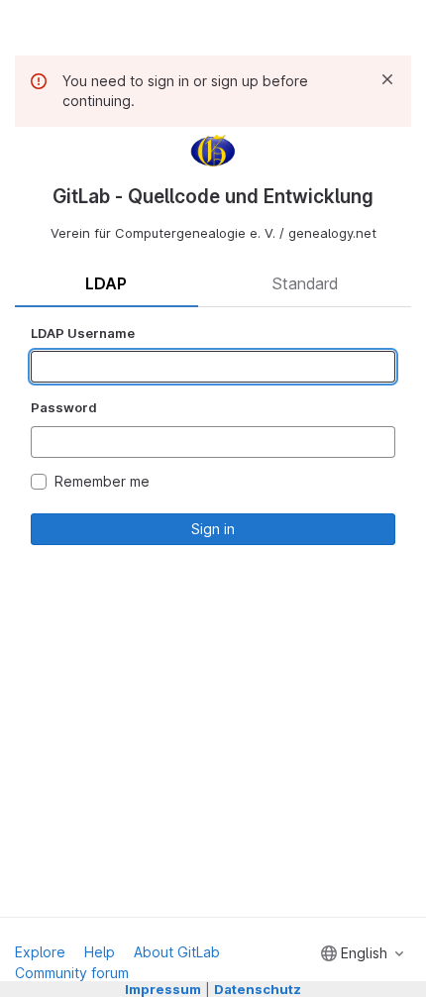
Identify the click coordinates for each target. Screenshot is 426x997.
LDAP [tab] (106, 283)
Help (99, 951)
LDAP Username (83, 333)
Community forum (72, 972)
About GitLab (177, 951)
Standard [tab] (304, 283)
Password (64, 407)
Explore (40, 951)
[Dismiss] (387, 79)
